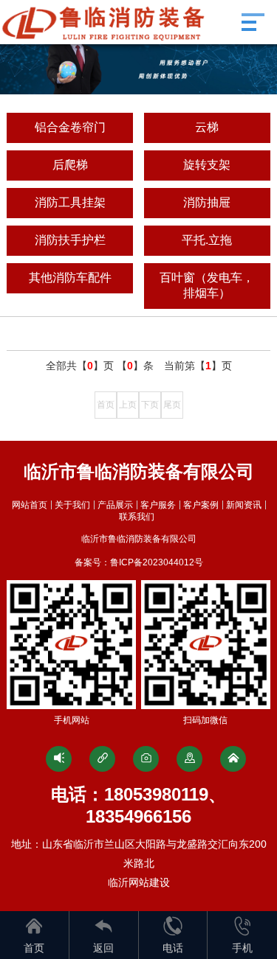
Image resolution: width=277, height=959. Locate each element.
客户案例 (201, 505)
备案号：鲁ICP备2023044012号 (139, 562)
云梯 (207, 127)
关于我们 (72, 505)
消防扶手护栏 (70, 240)
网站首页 (29, 505)
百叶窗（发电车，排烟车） (207, 285)
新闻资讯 (243, 505)
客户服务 (158, 505)
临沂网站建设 (139, 882)
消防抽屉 (206, 202)
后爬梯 (70, 164)
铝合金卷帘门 (70, 127)
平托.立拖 (207, 240)
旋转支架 (206, 164)
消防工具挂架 (70, 202)
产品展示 (115, 505)
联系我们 (136, 517)
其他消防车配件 (70, 277)
